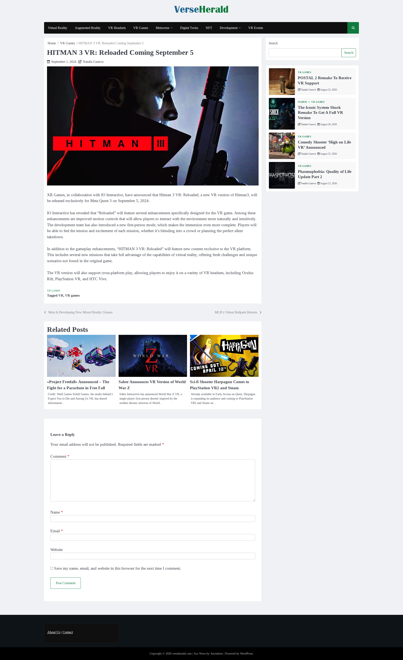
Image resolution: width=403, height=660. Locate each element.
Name (56, 512)
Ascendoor (216, 653)
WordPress (246, 653)
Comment (59, 456)
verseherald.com (182, 653)
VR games (72, 295)
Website (56, 549)
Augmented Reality (88, 28)
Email (56, 531)
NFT (209, 28)
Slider (302, 102)
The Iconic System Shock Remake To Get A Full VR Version (320, 112)
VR (60, 295)
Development (229, 28)
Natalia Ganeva (93, 61)
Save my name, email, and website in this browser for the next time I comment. (117, 568)
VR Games (140, 28)
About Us (53, 632)
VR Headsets (117, 28)
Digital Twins (189, 28)
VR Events (255, 28)
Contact (68, 632)
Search (273, 43)
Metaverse (162, 28)
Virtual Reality (57, 28)
